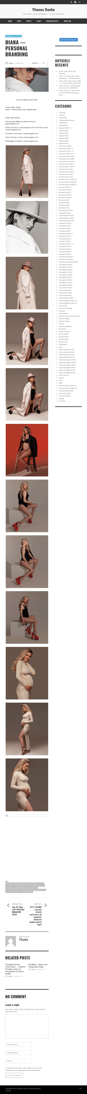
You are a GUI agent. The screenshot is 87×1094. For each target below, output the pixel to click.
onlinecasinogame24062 (67, 365)
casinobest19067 (64, 226)
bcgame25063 (64, 138)
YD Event (62, 401)
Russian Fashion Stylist (38, 890)
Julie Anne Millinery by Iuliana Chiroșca (18, 890)
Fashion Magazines (65, 326)
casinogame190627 (65, 267)
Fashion (20, 885)
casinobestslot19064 (66, 257)
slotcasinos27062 (65, 393)
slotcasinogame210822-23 (68, 388)
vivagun (61, 398)
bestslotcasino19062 (66, 169)
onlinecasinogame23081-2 (68, 362)
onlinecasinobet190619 (67, 357)
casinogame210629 (65, 272)
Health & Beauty (64, 331)
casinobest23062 (64, 241)
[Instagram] (75, 2)
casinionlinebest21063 (66, 221)
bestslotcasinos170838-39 (68, 182)
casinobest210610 (65, 236)
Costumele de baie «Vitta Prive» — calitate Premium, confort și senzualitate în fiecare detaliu (15, 969)
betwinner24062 (64, 205)
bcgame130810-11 (65, 128)
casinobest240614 (65, 246)
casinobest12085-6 (65, 223)
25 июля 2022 (19, 63)
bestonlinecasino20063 (67, 159)
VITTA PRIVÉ (20, 892)
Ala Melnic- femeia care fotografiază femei (38, 965)
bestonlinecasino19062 (67, 156)
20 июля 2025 (40, 969)
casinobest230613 (65, 239)
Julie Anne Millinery (31, 888)
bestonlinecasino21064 (67, 161)
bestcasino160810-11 (66, 149)
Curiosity (62, 311)
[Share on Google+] (47, 63)
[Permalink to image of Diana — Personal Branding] (27, 79)
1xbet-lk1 (62, 115)
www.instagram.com (12, 124)
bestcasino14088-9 (65, 146)
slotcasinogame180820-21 (68, 386)
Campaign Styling (65, 213)
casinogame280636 (65, 285)
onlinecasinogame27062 (67, 373)
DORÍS (11, 883)
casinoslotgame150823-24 (68, 301)
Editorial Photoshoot (37, 883)
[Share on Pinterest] (47, 65)
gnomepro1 (63, 329)
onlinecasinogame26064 (67, 368)
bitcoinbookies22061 (66, 210)
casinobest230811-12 (66, 244)
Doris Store (18, 883)
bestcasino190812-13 (66, 151)
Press (61, 380)
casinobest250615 (65, 249)
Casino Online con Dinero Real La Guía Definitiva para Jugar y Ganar (69, 92)
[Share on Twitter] (43, 63)
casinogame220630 (65, 275)
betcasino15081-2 (65, 187)
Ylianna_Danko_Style (19, 110)
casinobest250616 (65, 252)
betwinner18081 (64, 203)
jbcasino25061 (64, 337)
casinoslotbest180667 (66, 298)
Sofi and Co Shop (11, 892)
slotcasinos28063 (65, 396)
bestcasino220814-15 (66, 154)
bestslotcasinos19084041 (67, 185)
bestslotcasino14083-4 (66, 164)
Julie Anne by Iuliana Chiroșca (15, 888)
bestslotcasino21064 (66, 177)
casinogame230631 (65, 277)
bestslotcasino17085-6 (66, 167)
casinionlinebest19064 (66, 216)
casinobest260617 (65, 254)
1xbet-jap (62, 112)
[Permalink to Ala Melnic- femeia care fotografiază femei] (39, 977)
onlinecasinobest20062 (67, 352)
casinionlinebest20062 (66, 218)
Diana (7, 883)
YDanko (10, 976)
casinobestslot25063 (66, 259)
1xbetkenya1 (63, 123)
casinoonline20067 (65, 290)
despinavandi (63, 313)
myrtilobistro (63, 344)
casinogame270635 (65, 282)
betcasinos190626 (65, 190)
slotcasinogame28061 (66, 391)
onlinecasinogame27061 (67, 370)
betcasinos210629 (65, 198)
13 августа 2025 (17, 976)
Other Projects (64, 375)
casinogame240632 (65, 280)
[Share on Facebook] (39, 63)
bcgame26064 (64, 141)
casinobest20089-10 (66, 234)
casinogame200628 (65, 270)
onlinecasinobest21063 (67, 355)
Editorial (26, 883)
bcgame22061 (64, 131)
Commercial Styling (13, 36)
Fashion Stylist (40, 885)
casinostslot (63, 306)
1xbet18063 (63, 118)
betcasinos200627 (65, 192)
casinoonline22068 (65, 293)
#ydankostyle (31, 110)
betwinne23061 (64, 200)
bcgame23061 (64, 133)
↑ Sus (80, 1088)
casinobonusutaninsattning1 (68, 262)
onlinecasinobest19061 (67, 349)
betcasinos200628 (65, 195)
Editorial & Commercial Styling (69, 316)
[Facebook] (71, 2)
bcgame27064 (64, 143)
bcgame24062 (64, 136)
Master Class (63, 342)
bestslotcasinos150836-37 (68, 179)
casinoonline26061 (65, 295)
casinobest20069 (64, 231)
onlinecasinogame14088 (67, 360)
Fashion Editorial (28, 885)
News (61, 347)
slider (60, 383)
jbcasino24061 (64, 334)
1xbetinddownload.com (67, 120)
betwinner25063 (64, 208)
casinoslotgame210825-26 (68, 303)
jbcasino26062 (64, 339)
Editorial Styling (11, 885)
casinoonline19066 (65, 288)
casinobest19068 (64, 228)
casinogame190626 (65, 265)
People (61, 378)
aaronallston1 (63, 125)
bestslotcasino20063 (66, 174)
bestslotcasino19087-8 (66, 172)
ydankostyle (29, 892)
